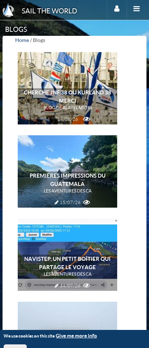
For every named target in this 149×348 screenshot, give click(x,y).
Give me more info (76, 335)
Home (22, 40)
